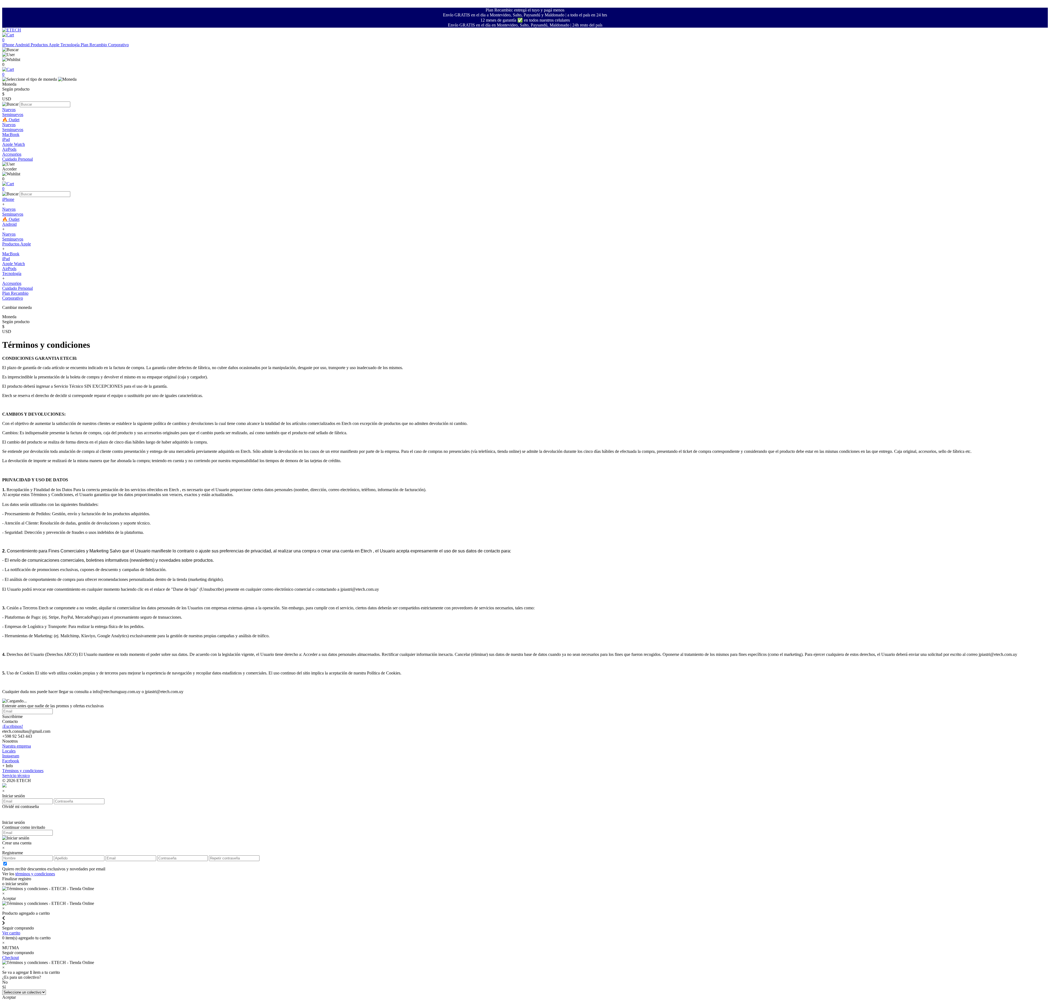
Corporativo (118, 44)
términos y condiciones (35, 873)
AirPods (9, 149)
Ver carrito (11, 933)
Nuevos (9, 109)
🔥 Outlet (10, 119)
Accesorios (11, 154)
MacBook (10, 134)
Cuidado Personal (17, 159)
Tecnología (70, 44)
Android (23, 44)
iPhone (8, 44)
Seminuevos (12, 114)
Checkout (10, 957)
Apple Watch (13, 144)
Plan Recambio (94, 44)
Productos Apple (45, 44)
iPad (6, 139)
